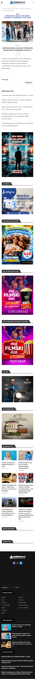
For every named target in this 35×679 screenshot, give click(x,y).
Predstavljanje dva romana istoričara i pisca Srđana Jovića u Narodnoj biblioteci (8, 512)
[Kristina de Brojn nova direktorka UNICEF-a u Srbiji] (9, 455)
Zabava (3, 607)
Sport (2, 599)
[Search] (33, 3)
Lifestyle (3, 602)
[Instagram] (17, 563)
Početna (4, 8)
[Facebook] (14, 563)
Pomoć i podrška (23, 607)
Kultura (3, 597)
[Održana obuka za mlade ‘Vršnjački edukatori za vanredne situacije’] (17, 31)
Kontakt (20, 597)
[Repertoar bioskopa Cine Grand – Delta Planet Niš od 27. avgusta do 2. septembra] (9, 478)
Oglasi (3, 612)
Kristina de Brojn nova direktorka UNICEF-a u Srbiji (17, 95)
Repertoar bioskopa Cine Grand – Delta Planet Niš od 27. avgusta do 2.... (22, 643)
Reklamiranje (22, 602)
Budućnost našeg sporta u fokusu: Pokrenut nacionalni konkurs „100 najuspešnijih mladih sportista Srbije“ (15, 116)
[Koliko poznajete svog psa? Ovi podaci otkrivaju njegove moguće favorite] (25, 455)
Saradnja (21, 599)
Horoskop (4, 610)
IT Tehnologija (5, 605)
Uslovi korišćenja (23, 605)
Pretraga (5, 79)
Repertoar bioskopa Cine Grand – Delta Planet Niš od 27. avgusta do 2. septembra (9, 488)
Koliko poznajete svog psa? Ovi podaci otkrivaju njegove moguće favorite (25, 465)
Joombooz (12, 587)
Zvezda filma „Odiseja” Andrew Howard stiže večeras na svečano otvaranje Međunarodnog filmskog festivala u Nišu (25, 514)
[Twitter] (21, 563)
